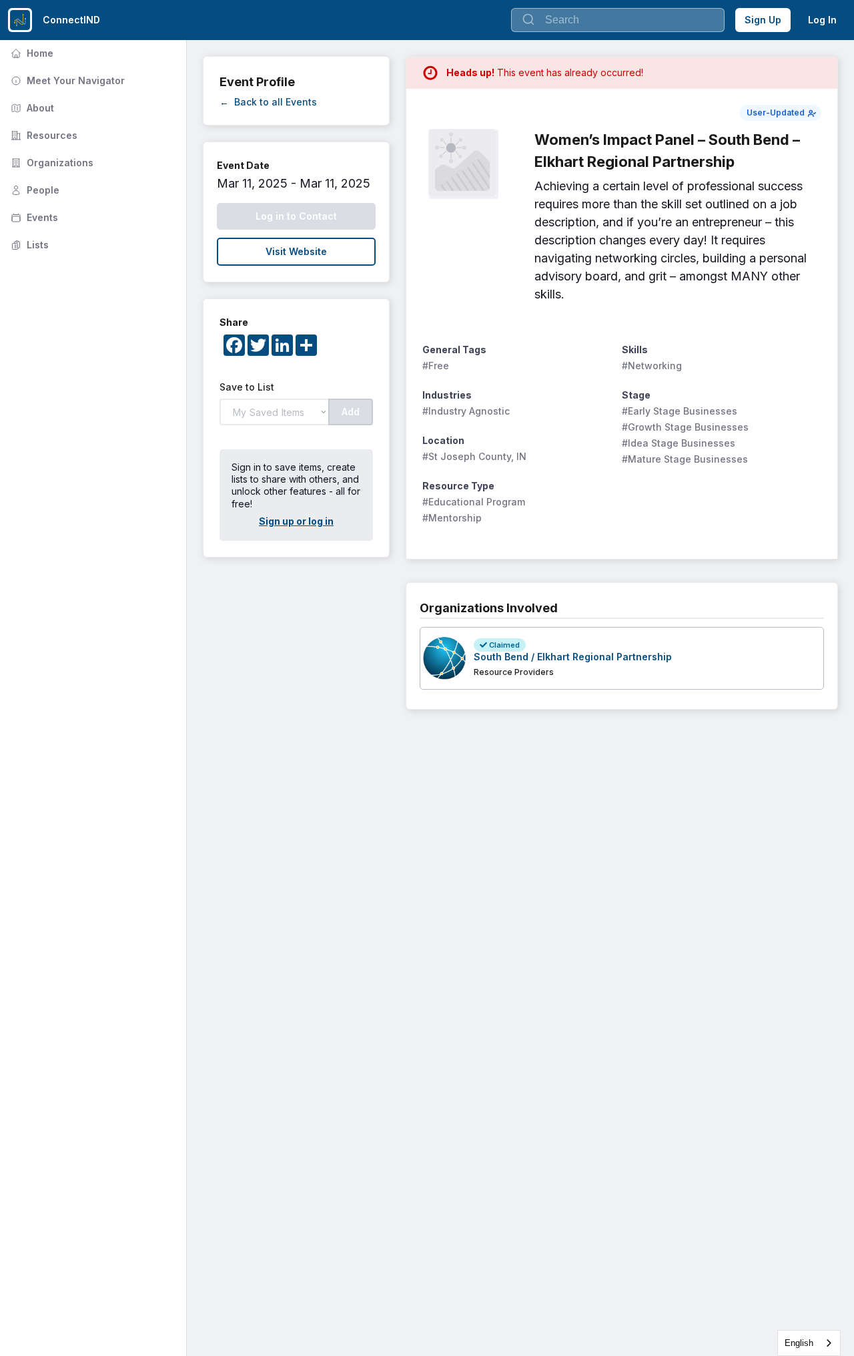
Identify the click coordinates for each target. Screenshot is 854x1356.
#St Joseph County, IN (474, 456)
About (31, 108)
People (33, 190)
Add (351, 411)
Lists (28, 244)
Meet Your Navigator (66, 80)
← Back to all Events (268, 101)
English (799, 1343)
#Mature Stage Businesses (685, 459)
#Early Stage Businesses (679, 411)
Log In (822, 19)
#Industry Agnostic (466, 411)
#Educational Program (473, 501)
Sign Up (763, 19)
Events (33, 217)
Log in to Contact (296, 216)
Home (30, 53)
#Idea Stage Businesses (678, 443)
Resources (42, 135)
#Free (435, 365)
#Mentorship (452, 517)
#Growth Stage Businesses (685, 427)
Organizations (50, 162)
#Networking (652, 365)
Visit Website (296, 251)
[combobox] (809, 1343)
